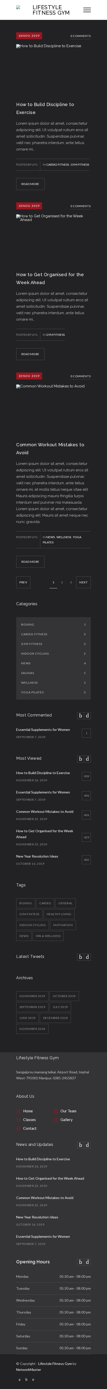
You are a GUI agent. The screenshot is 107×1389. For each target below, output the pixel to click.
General (65, 903)
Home (28, 1111)
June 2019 (27, 1018)
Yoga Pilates (53, 692)
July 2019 (60, 1007)
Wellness (64, 537)
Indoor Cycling (53, 653)
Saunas (53, 673)
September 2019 (32, 1007)
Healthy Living (59, 914)
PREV (23, 582)
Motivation (63, 925)
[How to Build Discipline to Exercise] (53, 63)
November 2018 (32, 1029)
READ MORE (30, 184)
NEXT (83, 582)
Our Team (68, 1111)
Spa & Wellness (48, 936)
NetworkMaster (28, 1369)
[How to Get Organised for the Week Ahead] (53, 233)
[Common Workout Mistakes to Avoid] (53, 403)
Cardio (45, 903)
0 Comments (80, 36)
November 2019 (32, 996)
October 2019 (64, 996)
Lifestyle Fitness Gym (55, 1363)
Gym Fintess (29, 914)
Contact (30, 1128)
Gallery (66, 1119)
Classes (29, 1119)
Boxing (53, 624)
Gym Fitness (80, 164)
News (50, 537)
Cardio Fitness (57, 164)
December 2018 (55, 1018)
